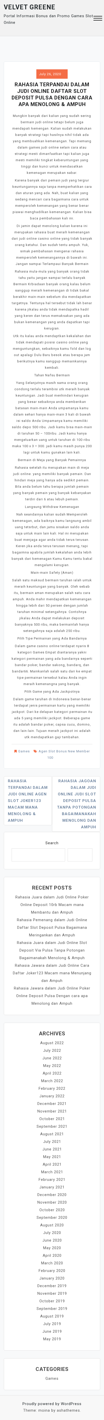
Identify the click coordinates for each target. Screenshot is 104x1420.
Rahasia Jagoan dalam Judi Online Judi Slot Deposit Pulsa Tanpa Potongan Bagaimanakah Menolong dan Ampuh (76, 804)
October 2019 (52, 1301)
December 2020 (52, 1194)
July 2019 (52, 1324)
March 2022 (52, 1081)
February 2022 (52, 1088)
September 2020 (52, 1217)
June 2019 (52, 1331)
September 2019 (52, 1308)
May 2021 (52, 1157)
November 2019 (52, 1293)
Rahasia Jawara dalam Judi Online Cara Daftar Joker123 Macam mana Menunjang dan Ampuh (52, 973)
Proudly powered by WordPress (52, 1404)
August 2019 (52, 1316)
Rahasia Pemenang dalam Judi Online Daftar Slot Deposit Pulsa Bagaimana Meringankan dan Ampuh (52, 927)
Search (52, 843)
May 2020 (52, 1248)
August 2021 (52, 1134)
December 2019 (52, 1286)
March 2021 (52, 1172)
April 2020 (52, 1255)
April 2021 (52, 1164)
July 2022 (52, 1050)
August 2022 (52, 1043)
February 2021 (52, 1179)
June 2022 (52, 1058)
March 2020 (52, 1263)
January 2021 (52, 1187)
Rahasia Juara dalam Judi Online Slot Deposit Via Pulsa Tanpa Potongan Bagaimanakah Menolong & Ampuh (52, 950)
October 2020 (52, 1210)
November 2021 (52, 1111)
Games (24, 751)
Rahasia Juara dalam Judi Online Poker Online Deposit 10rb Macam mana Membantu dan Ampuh (52, 905)
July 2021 (52, 1141)
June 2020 (52, 1240)
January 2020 (52, 1278)
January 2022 (52, 1096)
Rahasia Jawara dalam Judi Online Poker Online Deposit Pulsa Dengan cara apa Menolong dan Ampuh (52, 996)
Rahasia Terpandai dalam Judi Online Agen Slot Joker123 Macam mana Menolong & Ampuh (28, 801)
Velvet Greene (29, 7)
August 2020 (52, 1225)
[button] (97, 18)
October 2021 (52, 1119)
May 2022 (52, 1065)
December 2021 (52, 1103)
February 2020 (52, 1270)
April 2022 (52, 1073)
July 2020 (52, 1232)
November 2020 (52, 1202)
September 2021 (52, 1126)
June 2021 (52, 1149)
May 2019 (52, 1339)
